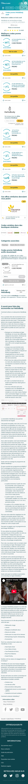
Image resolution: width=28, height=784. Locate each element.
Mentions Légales (6, 766)
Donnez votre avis (21, 291)
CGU (2, 762)
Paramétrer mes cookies (8, 759)
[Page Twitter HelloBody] (11, 709)
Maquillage (5, 245)
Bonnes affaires (9, 7)
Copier (21, 276)
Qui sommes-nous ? (6, 745)
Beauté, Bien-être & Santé (17, 245)
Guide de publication (7, 752)
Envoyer (20, 120)
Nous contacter (5, 749)
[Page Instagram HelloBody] (17, 709)
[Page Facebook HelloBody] (5, 709)
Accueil (3, 8)
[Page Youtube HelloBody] (22, 709)
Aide (2, 756)
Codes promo (19, 7)
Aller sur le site (14, 281)
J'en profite (14, 74)
